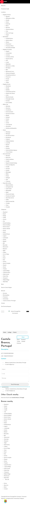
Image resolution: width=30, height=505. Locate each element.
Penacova (8, 77)
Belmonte (8, 157)
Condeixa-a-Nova (10, 56)
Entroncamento (9, 111)
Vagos (7, 34)
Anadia (7, 20)
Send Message (15, 384)
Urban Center (6, 274)
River (4, 256)
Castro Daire (9, 188)
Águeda (8, 16)
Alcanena (8, 108)
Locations (3, 12)
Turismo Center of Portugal (9, 300)
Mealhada (8, 64)
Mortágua (8, 67)
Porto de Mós (9, 102)
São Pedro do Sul (10, 197)
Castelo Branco (9, 38)
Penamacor (8, 44)
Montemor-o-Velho (10, 66)
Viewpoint (5, 278)
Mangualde (8, 190)
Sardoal (7, 117)
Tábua (7, 82)
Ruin (4, 259)
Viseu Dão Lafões (7, 183)
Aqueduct (5, 212)
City (4, 221)
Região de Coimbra (7, 49)
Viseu (7, 205)
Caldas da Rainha (10, 141)
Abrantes (8, 106)
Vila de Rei (8, 126)
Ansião (7, 88)
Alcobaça (8, 131)
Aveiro (7, 22)
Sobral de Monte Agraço (11, 150)
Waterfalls (5, 281)
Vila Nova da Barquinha (11, 128)
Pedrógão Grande (10, 99)
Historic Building (6, 224)
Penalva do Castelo (10, 196)
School (4, 261)
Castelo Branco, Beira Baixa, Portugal (17, 362)
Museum (5, 248)
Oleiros (7, 42)
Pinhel (7, 175)
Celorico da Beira (10, 159)
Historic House (6, 226)
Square (4, 265)
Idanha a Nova (9, 40)
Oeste (4, 130)
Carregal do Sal (9, 186)
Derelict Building (6, 223)
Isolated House (6, 234)
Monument (5, 246)
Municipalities (6, 295)
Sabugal (8, 177)
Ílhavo (7, 25)
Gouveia (8, 168)
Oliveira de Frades (10, 194)
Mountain (5, 245)
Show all (7, 479)
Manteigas (8, 172)
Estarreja (8, 23)
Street (4, 267)
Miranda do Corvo (10, 71)
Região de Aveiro (7, 14)
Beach (4, 213)
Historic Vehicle (6, 228)
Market (4, 241)
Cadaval (8, 139)
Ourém (7, 119)
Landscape (5, 237)
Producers (5, 297)
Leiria (7, 95)
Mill (4, 243)
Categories (3, 209)
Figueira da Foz (9, 58)
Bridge (4, 215)
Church (4, 219)
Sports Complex (6, 263)
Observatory (7, 444)
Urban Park (5, 276)
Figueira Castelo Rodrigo (11, 163)
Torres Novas (9, 124)
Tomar (7, 122)
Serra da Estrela (6, 153)
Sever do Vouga (9, 33)
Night (4, 250)
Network (3, 290)
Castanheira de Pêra (10, 91)
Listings (9, 332)
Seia (7, 179)
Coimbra (8, 55)
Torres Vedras (9, 152)
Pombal (7, 100)
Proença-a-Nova (9, 45)
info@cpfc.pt (11, 364)
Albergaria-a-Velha (10, 18)
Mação (7, 115)
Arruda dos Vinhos (10, 135)
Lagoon (4, 235)
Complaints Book (9, 498)
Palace (4, 252)
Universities (5, 298)
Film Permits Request (6, 306)
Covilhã (7, 161)
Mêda (7, 174)
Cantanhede (9, 53)
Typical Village (6, 270)
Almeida (8, 155)
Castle (4, 217)
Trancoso (8, 181)
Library (4, 239)
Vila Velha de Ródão (10, 47)
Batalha (7, 89)
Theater (5, 268)
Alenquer (8, 133)
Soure (7, 80)
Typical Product (6, 272)
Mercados (6, 433)
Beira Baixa (5, 36)
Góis (7, 60)
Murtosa (8, 27)
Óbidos (7, 146)
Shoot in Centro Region (6, 287)
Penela (7, 78)
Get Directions (5, 387)
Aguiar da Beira (9, 185)
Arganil (7, 51)
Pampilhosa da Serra (11, 75)
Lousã (7, 62)
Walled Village (6, 279)
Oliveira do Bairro (10, 29)
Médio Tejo (5, 104)
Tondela (8, 203)
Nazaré (7, 144)
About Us (3, 5)
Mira (7, 69)
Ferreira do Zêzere (10, 113)
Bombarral (8, 137)
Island (4, 232)
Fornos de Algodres (10, 164)
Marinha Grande (9, 97)
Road (4, 257)
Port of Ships (6, 254)
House (4, 230)
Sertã (7, 120)
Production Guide (5, 8)
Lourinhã (8, 142)
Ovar (7, 31)
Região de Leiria (6, 84)
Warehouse (6, 475)
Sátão (7, 199)
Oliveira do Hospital (10, 73)
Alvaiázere (8, 86)
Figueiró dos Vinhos (10, 93)
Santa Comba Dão (10, 201)
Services (5, 293)
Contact (3, 303)
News (2, 284)
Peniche (8, 148)
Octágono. (21, 498)
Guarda (7, 170)
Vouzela (8, 207)
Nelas (7, 192)
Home (4, 332)
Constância (8, 110)
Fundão (7, 166)
